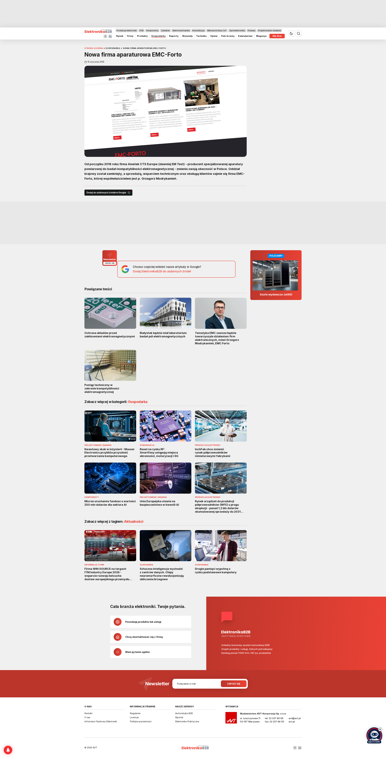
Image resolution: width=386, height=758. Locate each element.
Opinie (214, 36)
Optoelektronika (237, 30)
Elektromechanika (181, 30)
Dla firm (277, 36)
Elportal (179, 717)
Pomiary (251, 30)
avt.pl (292, 721)
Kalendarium (245, 36)
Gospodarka (158, 36)
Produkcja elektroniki (127, 30)
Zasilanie (165, 30)
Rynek (119, 36)
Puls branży (228, 36)
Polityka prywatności (141, 721)
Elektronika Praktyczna (187, 721)
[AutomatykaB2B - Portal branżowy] (98, 31)
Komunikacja (198, 30)
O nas (87, 717)
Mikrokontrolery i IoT (216, 30)
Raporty (174, 36)
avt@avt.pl (295, 718)
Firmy (130, 36)
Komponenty (152, 30)
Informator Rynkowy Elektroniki (100, 721)
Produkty (142, 36)
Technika (201, 36)
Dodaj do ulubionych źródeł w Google (106, 192)
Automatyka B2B (184, 713)
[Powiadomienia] (8, 750)
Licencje (134, 717)
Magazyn (261, 36)
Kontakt (88, 713)
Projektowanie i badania (269, 30)
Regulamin (135, 713)
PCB (141, 30)
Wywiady (187, 36)
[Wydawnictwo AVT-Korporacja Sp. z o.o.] (231, 719)
